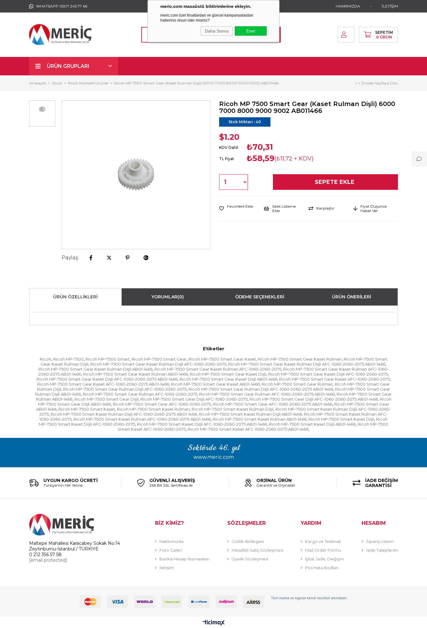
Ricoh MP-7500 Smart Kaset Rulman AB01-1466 (260, 419)
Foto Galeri (170, 550)
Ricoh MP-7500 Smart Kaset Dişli (341, 419)
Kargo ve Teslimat (323, 541)
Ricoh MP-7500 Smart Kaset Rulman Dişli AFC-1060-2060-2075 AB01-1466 (124, 414)
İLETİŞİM (390, 6)
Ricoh (45, 359)
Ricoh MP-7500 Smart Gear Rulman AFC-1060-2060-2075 (140, 394)
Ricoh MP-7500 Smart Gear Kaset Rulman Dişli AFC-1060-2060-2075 (158, 364)
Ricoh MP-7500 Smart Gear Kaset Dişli (228, 374)
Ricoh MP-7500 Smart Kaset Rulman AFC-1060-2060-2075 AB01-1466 (142, 419)
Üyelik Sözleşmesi (250, 558)
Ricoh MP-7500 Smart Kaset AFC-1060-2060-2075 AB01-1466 (248, 429)
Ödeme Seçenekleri (259, 297)
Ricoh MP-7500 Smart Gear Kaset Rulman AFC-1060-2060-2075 (217, 369)
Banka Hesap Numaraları (184, 558)
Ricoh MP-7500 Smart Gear (159, 359)
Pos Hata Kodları (322, 567)
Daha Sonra (217, 30)
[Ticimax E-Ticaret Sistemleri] (214, 623)
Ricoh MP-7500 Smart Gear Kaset (222, 359)
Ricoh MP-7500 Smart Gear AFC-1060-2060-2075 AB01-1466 (272, 404)
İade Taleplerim (382, 550)
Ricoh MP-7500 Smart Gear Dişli (106, 399)
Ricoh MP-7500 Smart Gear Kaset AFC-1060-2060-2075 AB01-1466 (103, 384)
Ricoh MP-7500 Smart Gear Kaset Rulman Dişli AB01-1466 (95, 369)
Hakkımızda (171, 541)
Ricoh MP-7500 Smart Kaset (86, 409)
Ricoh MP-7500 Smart (108, 359)
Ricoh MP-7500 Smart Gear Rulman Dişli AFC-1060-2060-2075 (125, 389)
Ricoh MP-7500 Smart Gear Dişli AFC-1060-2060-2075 (194, 399)
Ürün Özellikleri (75, 297)
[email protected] (48, 560)
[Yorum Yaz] (419, 158)
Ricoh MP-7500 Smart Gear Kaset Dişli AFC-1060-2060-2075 (328, 374)
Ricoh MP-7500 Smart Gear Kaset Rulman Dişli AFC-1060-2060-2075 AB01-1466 (306, 364)
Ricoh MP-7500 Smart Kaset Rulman (153, 409)
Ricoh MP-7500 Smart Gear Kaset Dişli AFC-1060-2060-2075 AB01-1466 (107, 379)
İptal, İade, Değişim (324, 558)
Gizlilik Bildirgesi (248, 541)
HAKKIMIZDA (348, 6)
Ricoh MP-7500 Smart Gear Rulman (297, 384)
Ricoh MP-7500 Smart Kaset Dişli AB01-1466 (312, 424)
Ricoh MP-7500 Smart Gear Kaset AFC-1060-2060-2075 (334, 379)
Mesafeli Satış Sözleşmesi (257, 550)
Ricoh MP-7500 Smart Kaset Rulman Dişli (233, 409)
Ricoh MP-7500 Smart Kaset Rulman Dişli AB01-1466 (250, 414)
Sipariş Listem (380, 541)
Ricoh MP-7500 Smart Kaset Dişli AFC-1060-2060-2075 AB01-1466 (202, 424)
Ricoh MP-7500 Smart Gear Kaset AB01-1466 (215, 384)
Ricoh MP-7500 (68, 359)
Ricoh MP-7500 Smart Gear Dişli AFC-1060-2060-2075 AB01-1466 (313, 399)
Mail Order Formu (323, 550)
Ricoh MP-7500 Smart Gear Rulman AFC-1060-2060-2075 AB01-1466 (267, 394)
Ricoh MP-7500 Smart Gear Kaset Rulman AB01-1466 (135, 374)
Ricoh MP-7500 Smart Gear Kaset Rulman (300, 359)
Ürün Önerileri (351, 297)
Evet (250, 30)
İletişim (166, 567)
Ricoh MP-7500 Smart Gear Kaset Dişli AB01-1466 (228, 379)
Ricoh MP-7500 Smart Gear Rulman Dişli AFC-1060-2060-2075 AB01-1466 (260, 389)
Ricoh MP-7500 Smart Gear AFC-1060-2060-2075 (162, 404)
